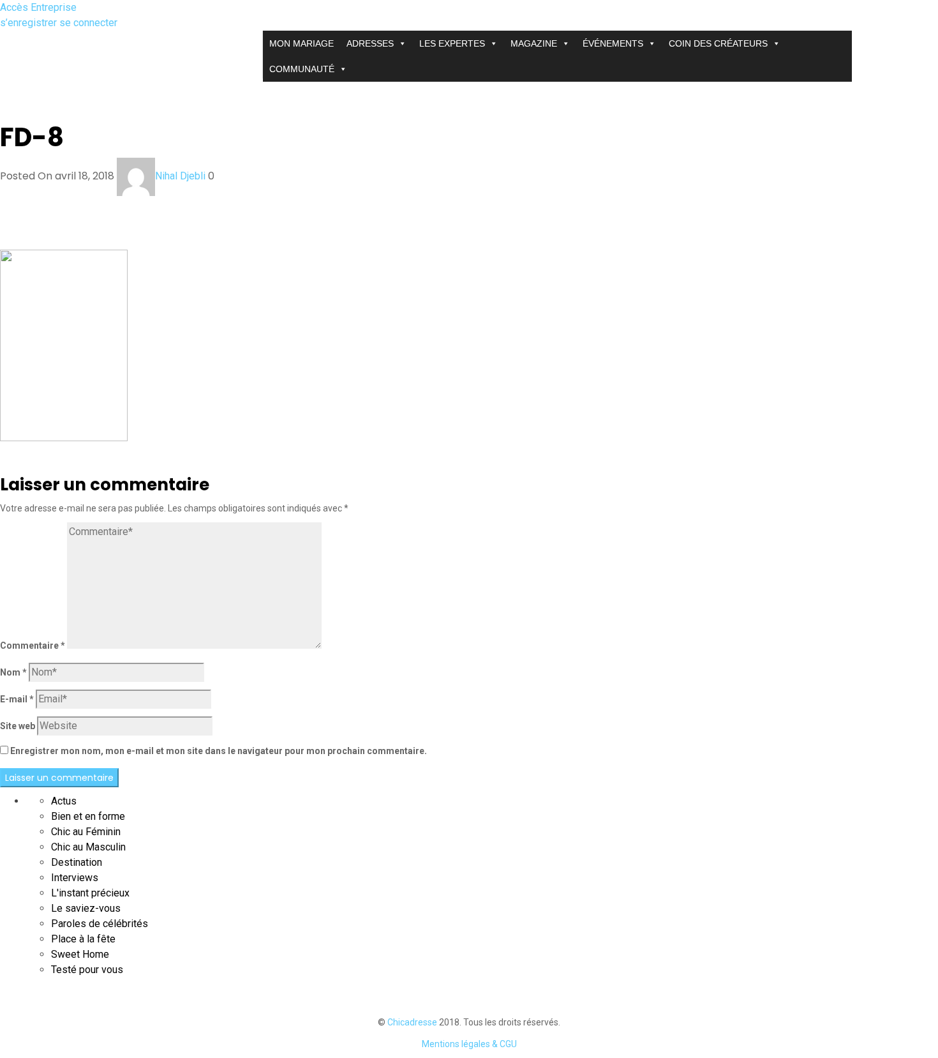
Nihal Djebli (180, 176)
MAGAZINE (533, 43)
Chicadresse (412, 1022)
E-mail (17, 699)
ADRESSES (370, 43)
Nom (13, 672)
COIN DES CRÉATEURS (718, 43)
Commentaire (32, 645)
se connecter (88, 23)
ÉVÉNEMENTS (613, 43)
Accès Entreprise (38, 7)
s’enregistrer (29, 23)
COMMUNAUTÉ (301, 69)
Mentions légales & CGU (469, 1044)
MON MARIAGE (301, 43)
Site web (17, 726)
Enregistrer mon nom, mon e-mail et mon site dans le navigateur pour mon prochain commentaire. (218, 751)
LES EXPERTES (452, 43)
